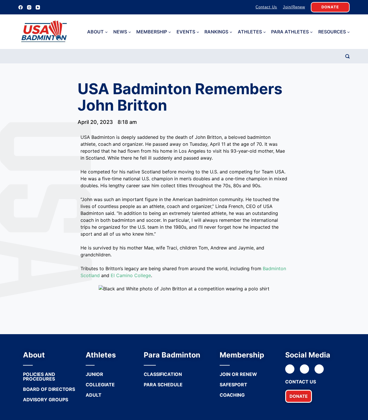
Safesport (233, 384)
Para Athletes (290, 32)
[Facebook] (20, 7)
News (120, 32)
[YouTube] (38, 7)
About (95, 32)
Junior (94, 374)
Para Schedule (163, 384)
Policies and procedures (39, 376)
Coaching (232, 395)
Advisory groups (45, 399)
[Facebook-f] (289, 369)
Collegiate (100, 384)
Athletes (250, 32)
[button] (298, 396)
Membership (151, 32)
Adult (93, 395)
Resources (332, 32)
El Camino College (131, 275)
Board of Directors (49, 389)
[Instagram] (29, 7)
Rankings (216, 32)
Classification (163, 374)
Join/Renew (294, 7)
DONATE (330, 7)
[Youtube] (319, 369)
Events (186, 32)
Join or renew (238, 374)
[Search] (347, 56)
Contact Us (266, 7)
